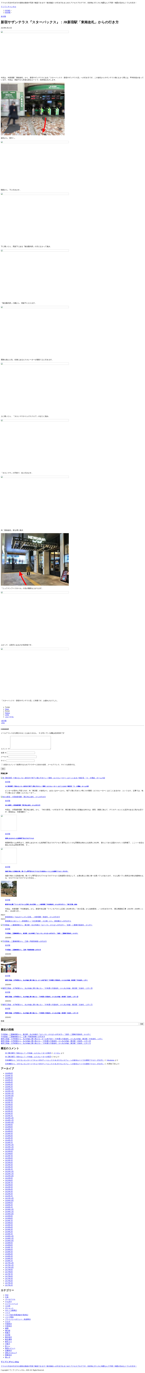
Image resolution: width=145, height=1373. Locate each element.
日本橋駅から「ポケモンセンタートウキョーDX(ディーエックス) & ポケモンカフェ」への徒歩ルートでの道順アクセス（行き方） (54, 1060)
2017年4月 (9, 1281)
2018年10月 (9, 1241)
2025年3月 (9, 1111)
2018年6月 (9, 1249)
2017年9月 (9, 1270)
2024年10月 (9, 1122)
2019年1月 (9, 1234)
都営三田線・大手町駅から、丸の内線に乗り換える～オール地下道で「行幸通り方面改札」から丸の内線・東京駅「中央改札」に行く (46, 980)
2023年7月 (9, 1156)
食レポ (7, 1357)
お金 (6, 1297)
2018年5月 (9, 1252)
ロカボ (7, 1321)
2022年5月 (9, 1187)
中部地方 (8, 1326)
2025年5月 (9, 1107)
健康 (6, 1328)
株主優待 (8, 1339)
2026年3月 (9, 1084)
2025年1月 (9, 1116)
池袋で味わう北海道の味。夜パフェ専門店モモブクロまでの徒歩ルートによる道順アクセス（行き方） (37, 871)
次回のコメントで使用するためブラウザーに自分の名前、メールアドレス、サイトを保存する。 (39, 765)
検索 (2, 1021)
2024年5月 (9, 1133)
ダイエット (9, 1308)
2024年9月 (9, 1125)
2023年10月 (9, 1149)
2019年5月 (9, 1225)
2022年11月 (9, 1174)
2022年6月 (9, 1185)
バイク (7, 1313)
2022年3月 (9, 1191)
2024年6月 (9, 1131)
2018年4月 (9, 1254)
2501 (3, 723)
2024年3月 (9, 1138)
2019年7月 (9, 1220)
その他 (7, 1306)
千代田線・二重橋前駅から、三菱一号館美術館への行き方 (23, 950)
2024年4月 (9, 1136)
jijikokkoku (110, 1060)
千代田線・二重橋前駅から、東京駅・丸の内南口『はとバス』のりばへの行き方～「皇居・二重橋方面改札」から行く (41, 933)
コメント (5, 749)
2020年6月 (9, 1203)
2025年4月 (9, 1109)
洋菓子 (7, 1344)
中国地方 (8, 1324)
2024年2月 (9, 1140)
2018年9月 (9, 1243)
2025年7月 (9, 1102)
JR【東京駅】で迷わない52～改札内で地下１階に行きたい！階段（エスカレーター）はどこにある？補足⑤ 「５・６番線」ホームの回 (47, 786)
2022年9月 (9, 1178)
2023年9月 (9, 1151)
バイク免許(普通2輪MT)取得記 (16, 1315)
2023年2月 (9, 1167)
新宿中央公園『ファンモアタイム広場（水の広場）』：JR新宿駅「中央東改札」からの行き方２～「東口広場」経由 (41, 904)
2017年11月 (9, 1265)
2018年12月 (9, 1236)
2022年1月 (9, 1196)
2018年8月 (9, 1245)
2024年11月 (9, 1120)
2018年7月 (9, 1247)
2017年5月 (9, 1278)
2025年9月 (9, 1098)
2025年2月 (9, 1113)
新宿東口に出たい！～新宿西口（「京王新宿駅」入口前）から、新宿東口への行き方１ (38, 921)
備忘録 (7, 1330)
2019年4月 (9, 1227)
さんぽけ (8, 1301)
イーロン (57, 1053)
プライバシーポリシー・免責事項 (18, 1319)
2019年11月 (9, 1212)
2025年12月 (9, 1091)
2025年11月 (9, 1093)
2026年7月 (9, 1075)
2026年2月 (9, 1087)
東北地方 (8, 1337)
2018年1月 (9, 1261)
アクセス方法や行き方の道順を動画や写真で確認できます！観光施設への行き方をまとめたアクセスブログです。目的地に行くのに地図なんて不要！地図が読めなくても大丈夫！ (69, 1366)
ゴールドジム (10, 1299)
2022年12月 (9, 1171)
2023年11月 (9, 1147)
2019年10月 (9, 1214)
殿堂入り (8, 1342)
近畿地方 (8, 1350)
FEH (6, 1295)
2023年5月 (9, 1160)
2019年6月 (9, 1223)
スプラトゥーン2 (11, 1304)
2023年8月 (9, 1154)
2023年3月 (9, 1165)
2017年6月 (9, 1276)
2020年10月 (9, 1200)
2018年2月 (9, 1258)
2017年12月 (9, 1263)
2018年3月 (9, 1256)
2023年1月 (9, 1169)
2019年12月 (9, 1209)
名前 (3, 753)
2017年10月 (9, 1267)
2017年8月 (9, 1272)
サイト (3, 760)
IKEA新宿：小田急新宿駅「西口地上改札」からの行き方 (22, 805)
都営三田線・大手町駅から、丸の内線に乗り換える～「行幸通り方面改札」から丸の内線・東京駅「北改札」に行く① (41, 1013)
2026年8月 (9, 1073)
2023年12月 (9, 1145)
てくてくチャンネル (8, 7)
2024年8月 (9, 1127)
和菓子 (7, 1333)
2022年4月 (9, 1189)
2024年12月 (9, 1118)
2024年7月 (9, 1129)
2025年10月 (9, 1096)
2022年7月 (9, 1183)
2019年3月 (9, 1229)
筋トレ (7, 1346)
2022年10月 (9, 1176)
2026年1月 (9, 1089)
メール (4, 757)
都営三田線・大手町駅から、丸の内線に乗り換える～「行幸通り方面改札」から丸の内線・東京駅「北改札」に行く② (41, 996)
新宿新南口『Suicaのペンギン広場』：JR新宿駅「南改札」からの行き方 (32, 917)
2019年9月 (9, 1216)
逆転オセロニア (11, 1353)
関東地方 (8, 1355)
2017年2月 (9, 1285)
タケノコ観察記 (11, 1310)
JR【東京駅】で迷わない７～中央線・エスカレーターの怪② (28, 1053)
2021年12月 (9, 1198)
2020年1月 (9, 1207)
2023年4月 (9, 1162)
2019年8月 (9, 1218)
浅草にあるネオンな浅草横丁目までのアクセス (19, 838)
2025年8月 (9, 1100)
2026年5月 (9, 1080)
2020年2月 (9, 1205)
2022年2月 (9, 1194)
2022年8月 (9, 1180)
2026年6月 (9, 1078)
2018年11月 (9, 1238)
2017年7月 (9, 1274)
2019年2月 (9, 1232)
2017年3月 (9, 1283)
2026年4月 (9, 1082)
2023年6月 (9, 1158)
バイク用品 (9, 1317)
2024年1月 (9, 1142)
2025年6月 (9, 1104)
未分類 (3, 721)
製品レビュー (10, 1348)
